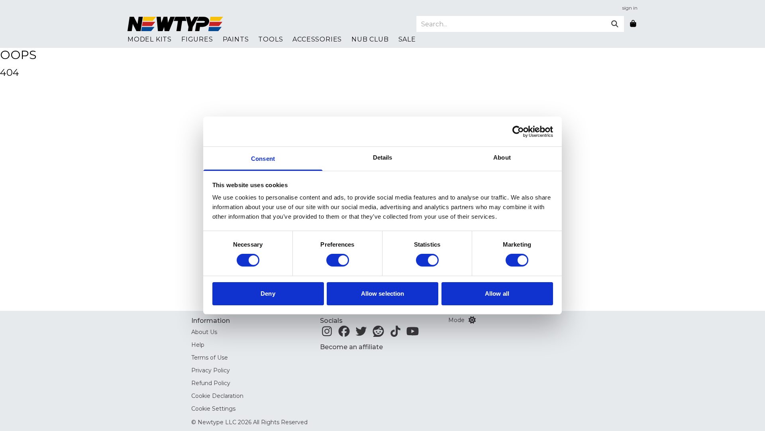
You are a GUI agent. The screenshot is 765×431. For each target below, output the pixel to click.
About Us (204, 332)
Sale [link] (407, 39)
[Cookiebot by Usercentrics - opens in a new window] (518, 131)
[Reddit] (378, 333)
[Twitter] (361, 333)
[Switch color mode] (472, 320)
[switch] (337, 260)
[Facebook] (344, 333)
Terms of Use (209, 357)
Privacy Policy (210, 370)
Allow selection (382, 293)
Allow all (497, 293)
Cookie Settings (213, 408)
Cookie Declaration (217, 395)
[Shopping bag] (633, 24)
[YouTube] (413, 333)
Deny (268, 293)
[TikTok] (395, 333)
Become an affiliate (351, 347)
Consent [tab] (263, 158)
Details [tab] (382, 157)
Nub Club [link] (369, 39)
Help (197, 344)
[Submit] (615, 24)
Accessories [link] (317, 39)
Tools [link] (270, 39)
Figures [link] (197, 39)
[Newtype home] (175, 24)
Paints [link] (236, 39)
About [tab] (502, 157)
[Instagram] (327, 333)
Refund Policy (210, 383)
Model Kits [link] (150, 39)
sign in (630, 8)
